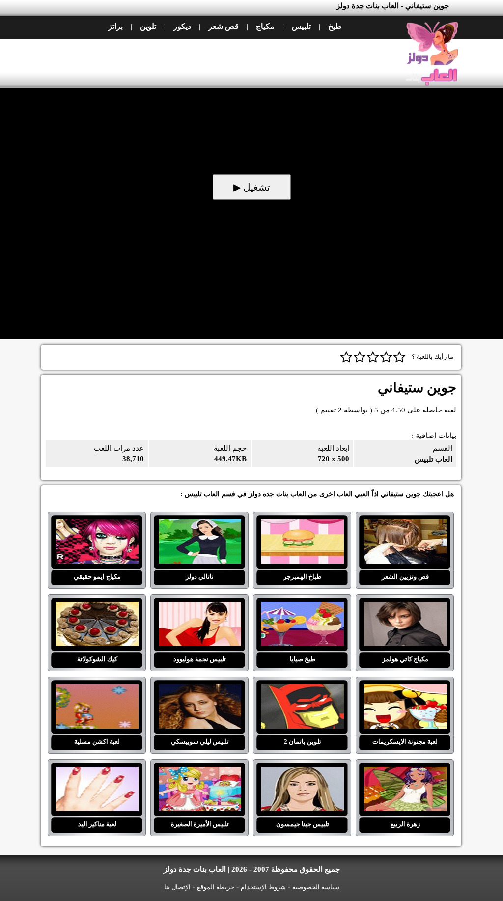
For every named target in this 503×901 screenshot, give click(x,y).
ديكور (182, 26)
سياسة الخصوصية (315, 887)
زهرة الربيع (405, 773)
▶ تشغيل (251, 187)
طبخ (335, 26)
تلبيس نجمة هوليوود (199, 608)
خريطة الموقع (215, 887)
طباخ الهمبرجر (302, 525)
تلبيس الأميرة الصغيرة (199, 773)
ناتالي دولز (199, 525)
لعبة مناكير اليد (97, 773)
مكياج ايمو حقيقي (97, 525)
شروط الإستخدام (263, 887)
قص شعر (223, 26)
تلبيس (301, 26)
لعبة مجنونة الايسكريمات (405, 690)
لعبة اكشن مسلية (97, 690)
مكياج (265, 26)
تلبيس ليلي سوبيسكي (199, 690)
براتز (115, 26)
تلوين (148, 26)
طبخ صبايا (302, 608)
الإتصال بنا (177, 887)
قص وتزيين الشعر (405, 525)
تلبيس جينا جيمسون (302, 773)
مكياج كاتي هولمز (405, 608)
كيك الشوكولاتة (97, 608)
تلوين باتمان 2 (302, 690)
